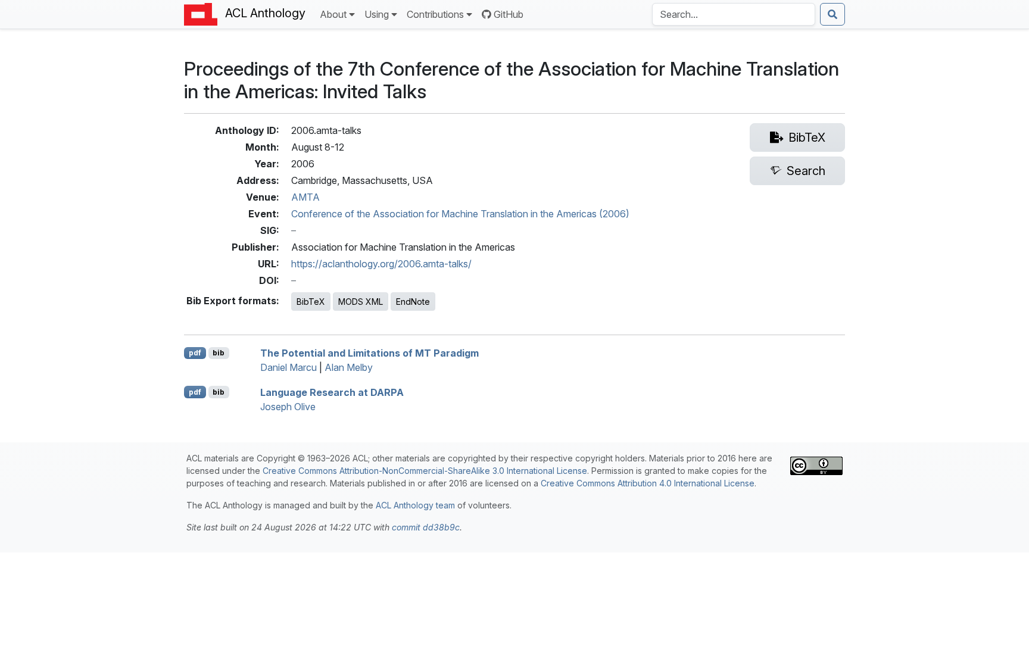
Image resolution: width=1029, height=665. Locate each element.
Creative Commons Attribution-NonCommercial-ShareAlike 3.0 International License (425, 471)
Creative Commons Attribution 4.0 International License (647, 483)
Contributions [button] (435, 14)
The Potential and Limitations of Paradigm (369, 353)
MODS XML (360, 301)
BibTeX (311, 301)
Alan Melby (349, 367)
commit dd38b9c (426, 527)
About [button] (333, 14)
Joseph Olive (288, 407)
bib (218, 352)
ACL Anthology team (415, 505)
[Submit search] (832, 14)
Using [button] (376, 14)
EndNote (413, 301)
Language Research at (332, 392)
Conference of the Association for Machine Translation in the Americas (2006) (460, 214)
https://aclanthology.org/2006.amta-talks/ (381, 264)
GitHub (508, 14)
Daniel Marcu (288, 367)
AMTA (305, 197)
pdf (195, 352)
